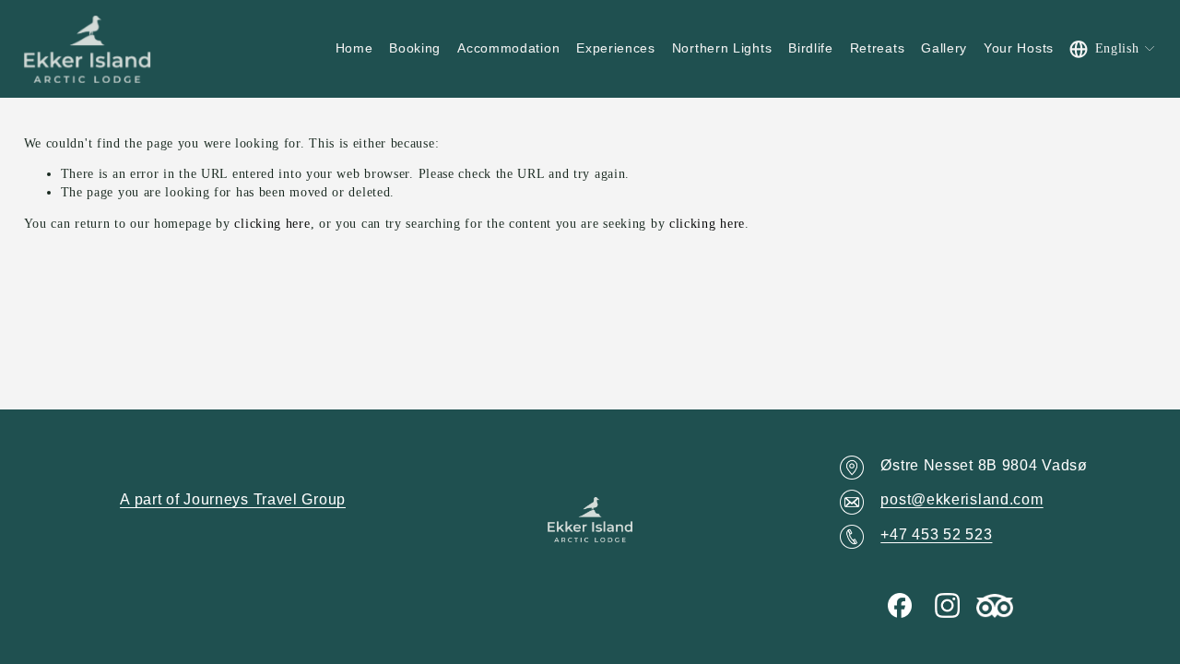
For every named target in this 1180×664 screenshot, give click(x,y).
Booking (415, 48)
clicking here (272, 224)
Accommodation (508, 48)
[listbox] (1113, 49)
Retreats (877, 48)
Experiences (615, 48)
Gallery (944, 48)
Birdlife (810, 48)
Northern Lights (722, 48)
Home (354, 48)
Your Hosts (1019, 48)
